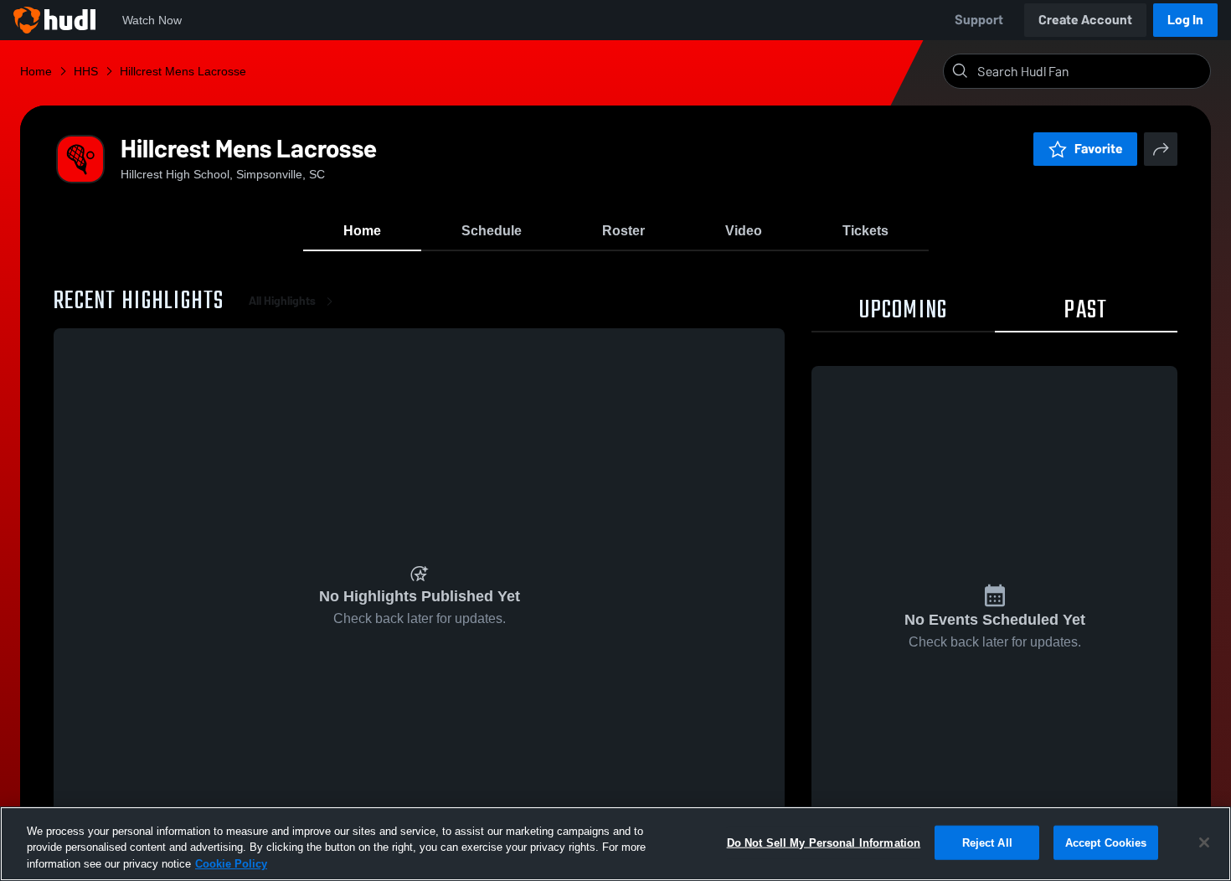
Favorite (1098, 148)
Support (979, 19)
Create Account (1085, 19)
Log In (1185, 19)
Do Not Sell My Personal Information (824, 842)
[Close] (1204, 842)
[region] (615, 843)
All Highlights (282, 301)
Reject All (987, 842)
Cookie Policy (231, 864)
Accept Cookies (1106, 842)
